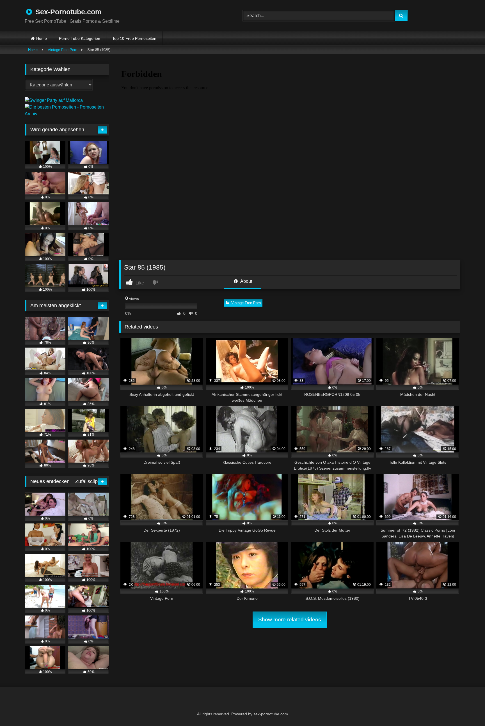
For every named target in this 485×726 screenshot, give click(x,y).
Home (41, 38)
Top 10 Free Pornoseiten (134, 38)
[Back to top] (467, 709)
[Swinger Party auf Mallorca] (54, 100)
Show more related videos (289, 619)
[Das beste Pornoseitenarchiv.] (67, 113)
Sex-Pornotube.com (67, 12)
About (245, 281)
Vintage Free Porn (62, 50)
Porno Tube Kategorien (79, 38)
